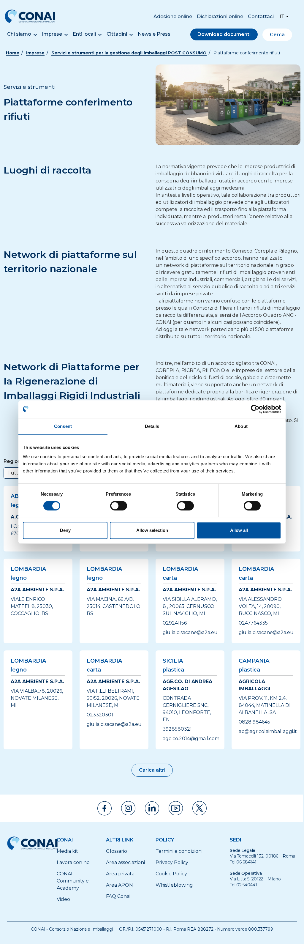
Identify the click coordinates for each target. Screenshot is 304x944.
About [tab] (241, 426)
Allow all (239, 530)
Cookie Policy (171, 874)
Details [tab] (152, 426)
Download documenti (224, 34)
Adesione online (172, 16)
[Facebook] (104, 808)
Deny (65, 530)
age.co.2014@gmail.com (191, 738)
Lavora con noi (74, 862)
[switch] (118, 505)
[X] (199, 808)
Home (12, 53)
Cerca (277, 34)
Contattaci (261, 16)
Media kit (67, 851)
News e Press (154, 34)
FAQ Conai (118, 896)
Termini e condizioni (179, 851)
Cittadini (117, 34)
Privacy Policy (172, 862)
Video (63, 899)
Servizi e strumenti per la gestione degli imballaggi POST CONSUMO (129, 53)
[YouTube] (176, 808)
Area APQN (119, 885)
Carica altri (152, 770)
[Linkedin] (152, 808)
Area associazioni (125, 862)
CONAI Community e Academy (73, 881)
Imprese (52, 34)
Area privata (120, 874)
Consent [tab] (63, 426)
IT (282, 16)
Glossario (116, 851)
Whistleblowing (174, 885)
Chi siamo (19, 34)
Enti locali (84, 34)
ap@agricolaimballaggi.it (268, 731)
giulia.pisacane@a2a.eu (190, 632)
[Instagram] (128, 808)
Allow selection (152, 530)
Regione (14, 461)
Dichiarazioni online (220, 16)
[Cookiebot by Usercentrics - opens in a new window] (255, 409)
